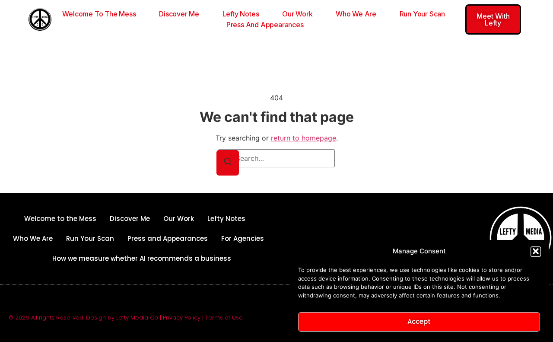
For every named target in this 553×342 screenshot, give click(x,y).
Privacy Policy (181, 317)
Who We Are (356, 14)
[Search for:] (276, 158)
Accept (419, 321)
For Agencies (242, 238)
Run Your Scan (422, 14)
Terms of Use (224, 317)
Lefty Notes (240, 14)
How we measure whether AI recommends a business (141, 258)
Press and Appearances (265, 24)
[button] (535, 251)
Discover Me (179, 14)
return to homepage (303, 138)
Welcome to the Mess (99, 14)
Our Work (297, 14)
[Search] (227, 163)
